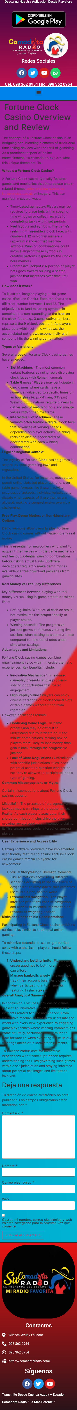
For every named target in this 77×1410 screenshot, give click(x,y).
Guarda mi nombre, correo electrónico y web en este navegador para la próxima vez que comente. (37, 1223)
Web (5, 1199)
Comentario (12, 1113)
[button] (38, 92)
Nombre (9, 1165)
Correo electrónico (18, 1182)
